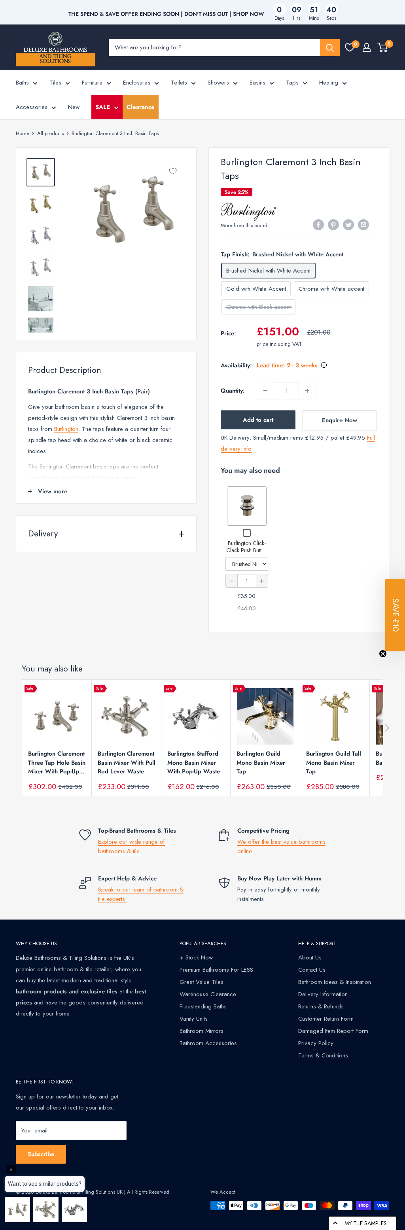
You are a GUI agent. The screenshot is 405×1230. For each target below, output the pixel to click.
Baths (22, 82)
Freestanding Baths (203, 1006)
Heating (328, 82)
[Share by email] (363, 225)
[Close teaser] (383, 654)
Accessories (31, 107)
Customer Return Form (326, 1018)
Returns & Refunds (321, 1006)
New (73, 107)
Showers (218, 82)
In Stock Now (196, 957)
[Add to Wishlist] (172, 171)
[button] (395, 615)
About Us (310, 957)
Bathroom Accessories (208, 1043)
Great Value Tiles (201, 982)
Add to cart (258, 420)
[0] (349, 47)
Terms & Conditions (323, 1055)
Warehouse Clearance (208, 994)
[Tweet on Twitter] (348, 225)
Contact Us (312, 969)
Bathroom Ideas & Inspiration (334, 982)
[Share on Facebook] (318, 225)
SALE (102, 107)
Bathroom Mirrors (201, 1031)
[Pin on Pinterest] (333, 225)
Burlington (66, 429)
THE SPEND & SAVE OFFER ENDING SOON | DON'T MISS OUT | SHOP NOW (166, 14)
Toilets (179, 82)
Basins (257, 82)
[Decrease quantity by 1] (265, 390)
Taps (292, 82)
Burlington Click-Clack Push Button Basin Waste (246, 550)
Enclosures (136, 82)
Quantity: (233, 390)
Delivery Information (323, 994)
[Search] (330, 47)
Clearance (141, 107)
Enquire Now (339, 420)
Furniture (92, 82)
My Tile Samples (365, 1223)
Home (22, 133)
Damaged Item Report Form (333, 1031)
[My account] (367, 47)
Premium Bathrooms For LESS (216, 969)
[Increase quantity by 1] (307, 390)
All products (50, 133)
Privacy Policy (315, 1043)
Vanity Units (194, 1018)
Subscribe (41, 1154)
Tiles (55, 82)
